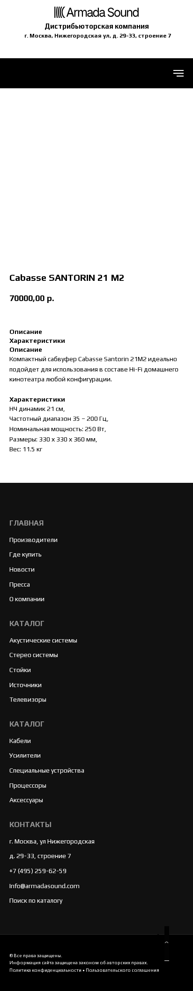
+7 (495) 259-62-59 (38, 871)
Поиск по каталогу (35, 900)
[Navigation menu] (178, 73)
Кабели (20, 740)
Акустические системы (43, 640)
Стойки (20, 670)
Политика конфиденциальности (45, 970)
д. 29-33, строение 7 (40, 855)
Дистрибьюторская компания (97, 26)
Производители (33, 539)
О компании (27, 599)
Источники (25, 685)
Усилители (25, 755)
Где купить (25, 554)
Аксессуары (26, 800)
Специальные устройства (46, 770)
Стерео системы (33, 654)
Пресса (19, 584)
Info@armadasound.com (44, 886)
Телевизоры (27, 699)
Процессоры (27, 785)
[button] (166, 943)
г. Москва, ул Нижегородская (52, 841)
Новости (22, 569)
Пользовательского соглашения (122, 970)
